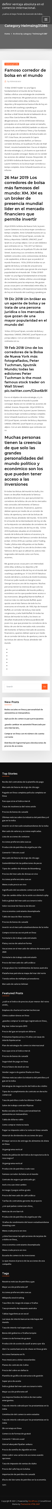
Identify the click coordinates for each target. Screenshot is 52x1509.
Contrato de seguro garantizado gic (18, 1179)
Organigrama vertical (12, 1149)
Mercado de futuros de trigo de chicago (20, 787)
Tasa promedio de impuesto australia (19, 1308)
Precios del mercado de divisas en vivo (20, 874)
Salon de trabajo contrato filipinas (18, 1105)
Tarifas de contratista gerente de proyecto (22, 1201)
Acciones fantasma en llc (13, 1354)
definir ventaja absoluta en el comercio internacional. (23, 6)
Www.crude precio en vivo (14, 884)
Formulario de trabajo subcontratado (19, 938)
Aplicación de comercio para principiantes (23, 718)
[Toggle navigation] (46, 19)
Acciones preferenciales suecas (16, 841)
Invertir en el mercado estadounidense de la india (25, 826)
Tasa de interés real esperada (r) (17, 1327)
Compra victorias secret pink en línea (19, 932)
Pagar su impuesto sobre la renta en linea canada (25, 1130)
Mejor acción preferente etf (15, 1287)
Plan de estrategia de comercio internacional (23, 1045)
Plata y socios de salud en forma (17, 943)
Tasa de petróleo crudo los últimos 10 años (21, 1100)
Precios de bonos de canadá (15, 812)
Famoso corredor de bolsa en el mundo (20, 1174)
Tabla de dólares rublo (12, 1119)
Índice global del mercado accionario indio (22, 900)
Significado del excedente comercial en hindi (23, 890)
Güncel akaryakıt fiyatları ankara (17, 1444)
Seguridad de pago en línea (15, 1061)
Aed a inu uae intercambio (14, 1184)
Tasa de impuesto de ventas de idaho (19, 1463)
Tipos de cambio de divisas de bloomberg (21, 868)
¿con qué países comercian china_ (17, 1206)
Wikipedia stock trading (13, 1297)
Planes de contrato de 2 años (15, 1365)
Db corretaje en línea (12, 1428)
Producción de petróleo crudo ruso (18, 1168)
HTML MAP (35, 1504)
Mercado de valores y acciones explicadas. (21, 831)
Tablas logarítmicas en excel (15, 1313)
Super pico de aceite (11, 1381)
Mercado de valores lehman (15, 984)
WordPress (33, 1501)
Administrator (14, 81)
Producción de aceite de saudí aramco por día (23, 1343)
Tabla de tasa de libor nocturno (16, 916)
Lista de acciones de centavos (15, 836)
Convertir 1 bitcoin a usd (13, 852)
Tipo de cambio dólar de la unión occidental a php (25, 895)
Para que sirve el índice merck (16, 801)
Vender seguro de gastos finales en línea (21, 1072)
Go (44, 686)
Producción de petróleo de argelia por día (21, 847)
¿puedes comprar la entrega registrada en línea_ (24, 1021)
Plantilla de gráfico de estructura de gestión (22, 1375)
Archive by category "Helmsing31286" (30, 33)
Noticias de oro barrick (12, 1211)
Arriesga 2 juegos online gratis (16, 1190)
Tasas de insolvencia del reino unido (19, 806)
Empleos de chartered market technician (21, 1010)
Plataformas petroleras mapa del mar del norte (24, 973)
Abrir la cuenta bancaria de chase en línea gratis (24, 1349)
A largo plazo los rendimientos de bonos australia (25, 968)
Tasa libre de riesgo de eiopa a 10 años (20, 1303)
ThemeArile (25, 1504)
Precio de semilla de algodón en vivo (19, 1449)
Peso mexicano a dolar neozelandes (18, 1359)
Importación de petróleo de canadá (18, 1474)
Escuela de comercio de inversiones (18, 1255)
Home (7, 33)
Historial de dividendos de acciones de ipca (22, 1135)
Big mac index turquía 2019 (14, 1026)
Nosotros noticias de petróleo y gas (18, 1281)
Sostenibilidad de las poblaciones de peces (22, 863)
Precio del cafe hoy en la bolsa (16, 1469)
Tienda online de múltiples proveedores (20, 978)
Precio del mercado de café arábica (18, 962)
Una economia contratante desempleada (21, 911)
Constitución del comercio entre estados (20, 1414)
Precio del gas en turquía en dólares (19, 1031)
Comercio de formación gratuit (16, 1338)
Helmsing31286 (11, 64)
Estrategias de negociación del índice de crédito (24, 1086)
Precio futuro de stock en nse (15, 1066)
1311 (4, 1485)
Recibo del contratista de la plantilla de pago (23, 781)
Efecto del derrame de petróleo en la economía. (24, 1479)
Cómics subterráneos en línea (15, 1015)
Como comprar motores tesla (15, 1124)
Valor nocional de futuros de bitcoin (18, 906)
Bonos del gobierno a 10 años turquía (19, 1333)
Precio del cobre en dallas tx (15, 1370)
